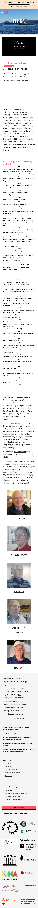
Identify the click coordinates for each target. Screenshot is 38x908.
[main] (19, 22)
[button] (2, 12)
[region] (19, 4)
